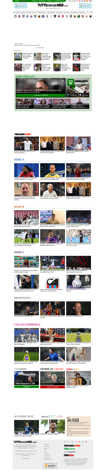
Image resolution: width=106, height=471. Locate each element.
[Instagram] (77, 1)
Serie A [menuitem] (23, 12)
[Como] (27, 16)
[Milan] (59, 16)
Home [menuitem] (18, 12)
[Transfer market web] (90, 1)
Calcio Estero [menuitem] (51, 12)
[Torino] (82, 16)
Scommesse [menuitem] (74, 12)
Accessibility (47, 455)
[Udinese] (86, 16)
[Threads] (75, 1)
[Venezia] (90, 16)
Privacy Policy (47, 457)
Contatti (46, 452)
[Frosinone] (35, 16)
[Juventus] (47, 16)
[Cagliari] (23, 16)
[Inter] (43, 16)
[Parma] (70, 16)
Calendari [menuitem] (66, 12)
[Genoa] (39, 16)
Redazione (46, 444)
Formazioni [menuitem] (59, 12)
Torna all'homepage (40, 47)
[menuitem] (14, 12)
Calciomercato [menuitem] (42, 12)
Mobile (45, 448)
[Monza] (62, 16)
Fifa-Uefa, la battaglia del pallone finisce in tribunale (78, 431)
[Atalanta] (15, 16)
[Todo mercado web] (87, 1)
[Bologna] (19, 16)
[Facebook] (70, 1)
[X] (72, 1)
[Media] (84, 1)
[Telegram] (82, 1)
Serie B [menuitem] (29, 12)
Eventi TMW (46, 446)
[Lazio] (51, 16)
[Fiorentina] (31, 16)
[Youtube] (79, 1)
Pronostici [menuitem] (82, 12)
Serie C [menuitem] (34, 12)
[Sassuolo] (78, 16)
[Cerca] (92, 12)
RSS (45, 450)
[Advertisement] (53, 122)
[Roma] (74, 16)
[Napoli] (66, 16)
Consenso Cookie (48, 459)
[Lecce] (55, 16)
